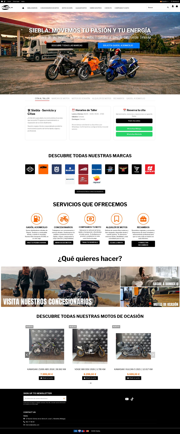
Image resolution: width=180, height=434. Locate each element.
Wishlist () (175, 1)
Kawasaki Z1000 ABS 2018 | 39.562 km (90, 369)
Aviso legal (16, 1)
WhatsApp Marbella (134, 134)
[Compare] (46, 366)
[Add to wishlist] (43, 366)
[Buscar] (168, 7)
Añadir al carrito (47, 378)
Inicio (22, 1)
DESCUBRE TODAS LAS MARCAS (67, 45)
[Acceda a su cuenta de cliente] (173, 6)
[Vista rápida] (49, 366)
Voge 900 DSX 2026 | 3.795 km (133, 369)
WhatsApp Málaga (134, 129)
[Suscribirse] (64, 398)
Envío (9, 1)
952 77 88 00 (30, 422)
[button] (89, 383)
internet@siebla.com (32, 425)
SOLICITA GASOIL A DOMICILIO (118, 45)
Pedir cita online (134, 121)
